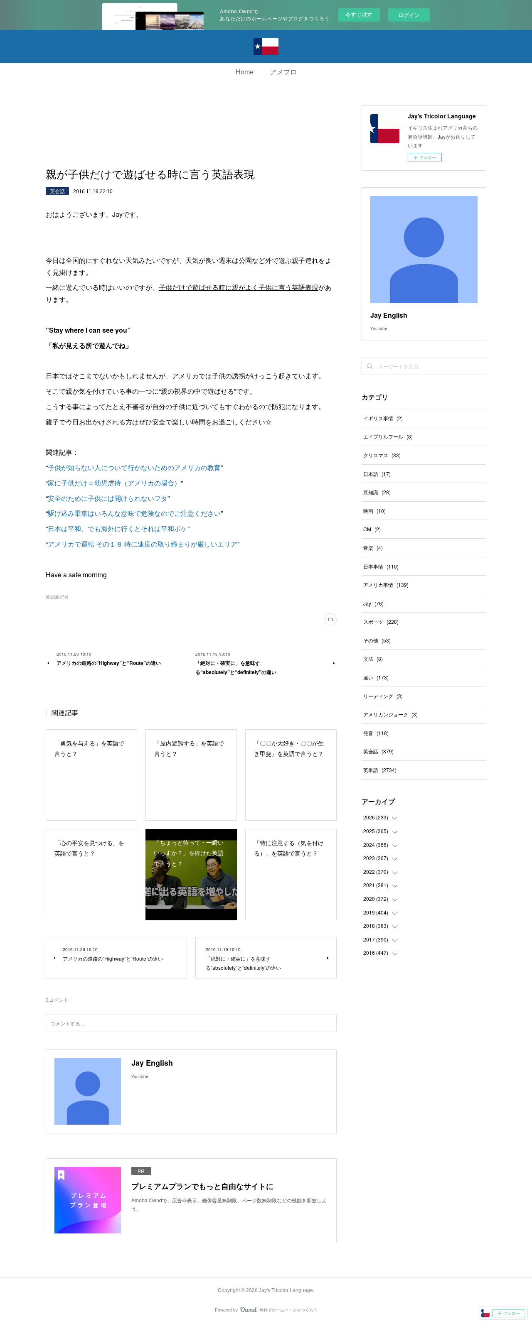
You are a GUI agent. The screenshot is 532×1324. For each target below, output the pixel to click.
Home (245, 72)
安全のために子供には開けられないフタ (107, 498)
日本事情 (381, 566)
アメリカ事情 (386, 584)
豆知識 (377, 491)
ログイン (409, 15)
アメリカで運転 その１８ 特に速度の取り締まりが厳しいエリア (142, 544)
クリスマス (382, 454)
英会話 (57, 190)
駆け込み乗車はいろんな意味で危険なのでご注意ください (134, 513)
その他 (377, 640)
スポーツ (381, 621)
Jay (373, 603)
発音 (376, 732)
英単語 (380, 769)
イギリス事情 (383, 418)
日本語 (377, 473)
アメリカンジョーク (390, 714)
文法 (373, 658)
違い (376, 677)
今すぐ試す (358, 14)
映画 (374, 510)
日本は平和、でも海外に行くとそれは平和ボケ (117, 528)
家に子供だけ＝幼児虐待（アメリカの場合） (114, 483)
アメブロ (283, 72)
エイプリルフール (388, 436)
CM (372, 528)
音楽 (373, 547)
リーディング (383, 695)
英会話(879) (57, 597)
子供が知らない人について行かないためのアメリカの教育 (134, 467)
